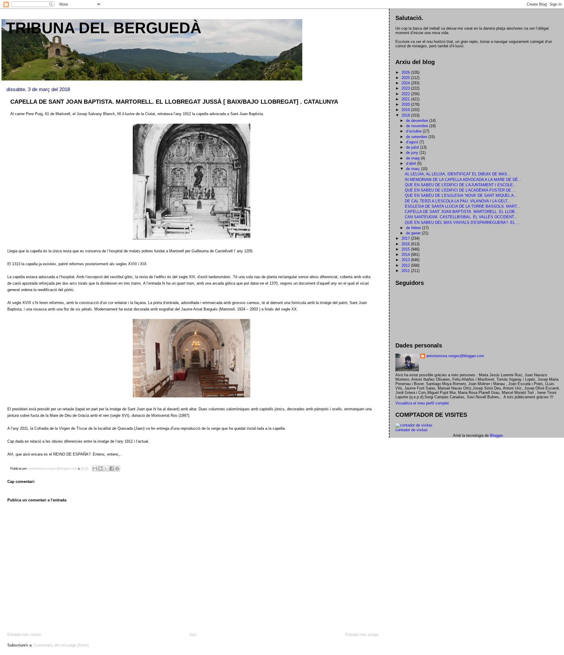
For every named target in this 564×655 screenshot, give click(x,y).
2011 (406, 270)
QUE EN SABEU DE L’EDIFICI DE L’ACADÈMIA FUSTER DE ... (460, 190)
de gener (414, 233)
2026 (406, 72)
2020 (406, 104)
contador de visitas (411, 430)
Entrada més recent (24, 634)
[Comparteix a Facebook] (112, 468)
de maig (413, 158)
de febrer (414, 228)
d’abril (411, 163)
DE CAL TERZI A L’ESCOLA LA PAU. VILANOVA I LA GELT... (458, 201)
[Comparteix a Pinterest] (117, 468)
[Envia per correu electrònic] (95, 468)
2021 (406, 99)
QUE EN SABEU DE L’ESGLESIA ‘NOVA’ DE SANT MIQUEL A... (461, 195)
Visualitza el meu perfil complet (422, 403)
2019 (406, 110)
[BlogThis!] (100, 468)
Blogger (496, 435)
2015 (406, 249)
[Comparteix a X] (106, 468)
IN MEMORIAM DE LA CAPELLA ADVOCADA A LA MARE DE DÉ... (463, 179)
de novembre (417, 126)
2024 (406, 83)
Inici (193, 634)
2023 (406, 88)
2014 (406, 254)
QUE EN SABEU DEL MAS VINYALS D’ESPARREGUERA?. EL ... (462, 222)
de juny (412, 152)
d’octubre (414, 131)
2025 (406, 77)
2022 (406, 94)
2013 (406, 260)
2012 (406, 265)
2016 (406, 244)
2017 (406, 238)
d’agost (412, 142)
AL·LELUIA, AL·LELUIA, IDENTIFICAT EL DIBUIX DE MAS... (458, 174)
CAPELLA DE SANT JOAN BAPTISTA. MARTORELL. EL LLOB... (461, 211)
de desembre (417, 120)
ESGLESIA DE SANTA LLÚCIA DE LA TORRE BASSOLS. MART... (462, 206)
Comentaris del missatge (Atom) (61, 645)
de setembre (417, 137)
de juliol (413, 147)
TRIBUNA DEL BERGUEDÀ (104, 27)
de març (413, 169)
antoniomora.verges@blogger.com (455, 356)
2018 (406, 115)
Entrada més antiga (361, 634)
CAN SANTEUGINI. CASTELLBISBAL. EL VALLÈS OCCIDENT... (461, 217)
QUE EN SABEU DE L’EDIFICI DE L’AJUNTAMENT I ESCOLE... (460, 185)
